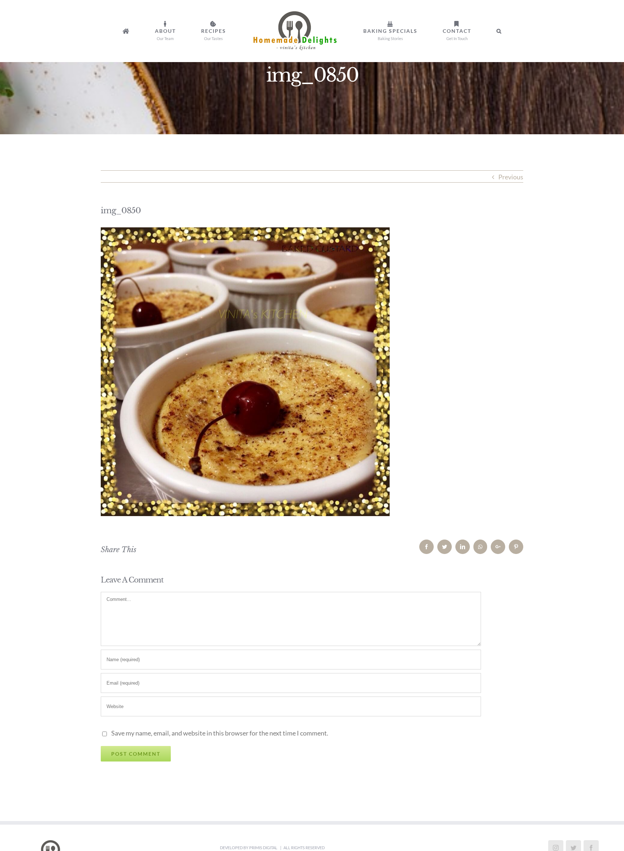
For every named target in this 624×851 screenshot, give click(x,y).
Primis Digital (263, 847)
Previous (510, 177)
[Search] (445, 31)
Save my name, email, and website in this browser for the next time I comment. (219, 733)
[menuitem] (174, 31)
